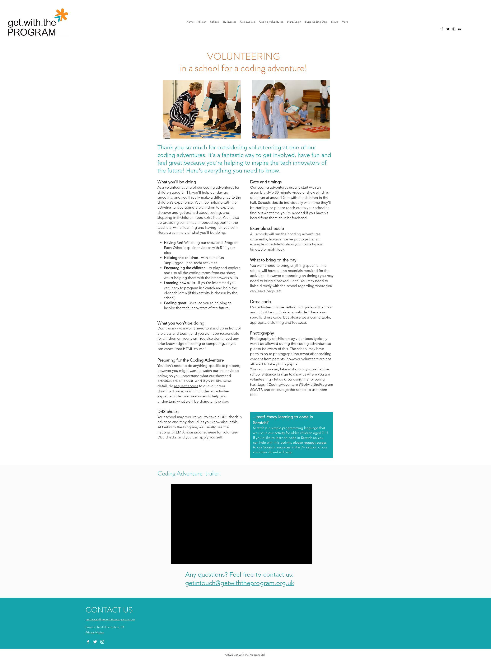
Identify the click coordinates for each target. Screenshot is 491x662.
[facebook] (442, 29)
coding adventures (218, 187)
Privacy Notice (95, 632)
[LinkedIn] (459, 29)
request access (186, 386)
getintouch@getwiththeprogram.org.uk (239, 583)
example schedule (265, 244)
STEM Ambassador (187, 432)
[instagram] (454, 29)
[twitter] (448, 29)
